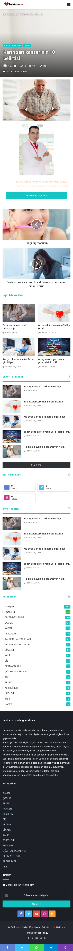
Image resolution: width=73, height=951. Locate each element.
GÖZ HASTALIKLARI (16, 671)
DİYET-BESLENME (14, 617)
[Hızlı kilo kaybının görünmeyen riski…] (12, 451)
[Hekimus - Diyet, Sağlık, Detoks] (14, 4)
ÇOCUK (9, 622)
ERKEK (8, 682)
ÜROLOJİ (9, 693)
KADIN (8, 628)
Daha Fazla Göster (35, 195)
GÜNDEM (10, 612)
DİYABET (9, 650)
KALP (8, 655)
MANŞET (27, 46)
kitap (7, 698)
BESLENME (9, 814)
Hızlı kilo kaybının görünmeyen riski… (45, 447)
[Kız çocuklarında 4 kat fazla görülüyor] (19, 347)
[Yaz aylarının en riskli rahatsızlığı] (19, 313)
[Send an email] (15, 66)
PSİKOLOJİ (10, 633)
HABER (8, 704)
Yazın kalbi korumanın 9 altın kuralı (43, 401)
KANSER (7, 808)
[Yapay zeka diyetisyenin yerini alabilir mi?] (54, 347)
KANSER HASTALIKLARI (30, 14)
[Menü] (68, 4)
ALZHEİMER (11, 687)
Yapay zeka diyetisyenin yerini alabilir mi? (47, 431)
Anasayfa (10, 14)
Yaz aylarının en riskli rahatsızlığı (42, 386)
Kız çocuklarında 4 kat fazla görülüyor (45, 416)
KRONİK (7, 824)
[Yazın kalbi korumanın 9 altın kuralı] (54, 313)
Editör (10, 66)
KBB (7, 677)
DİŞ (6, 660)
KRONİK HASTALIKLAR (17, 644)
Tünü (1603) (36, 465)
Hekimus (60, 927)
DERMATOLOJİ (13, 666)
